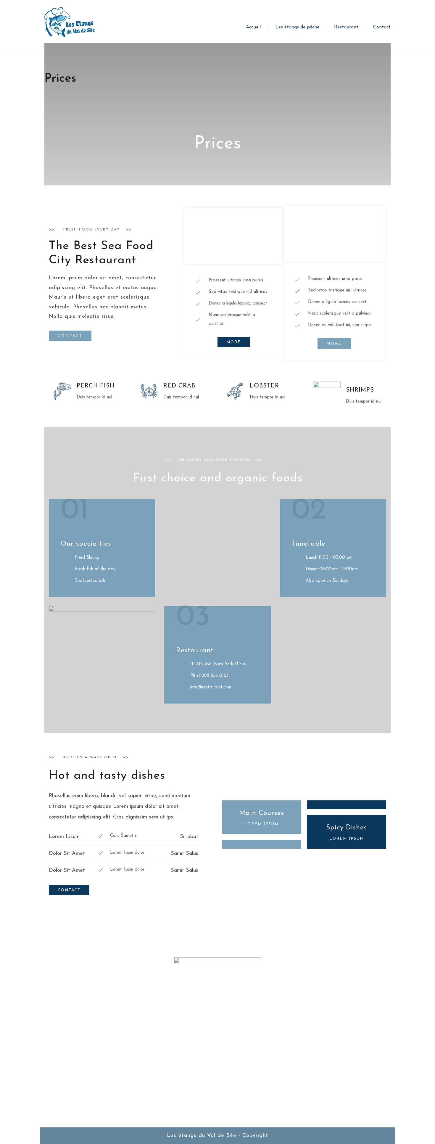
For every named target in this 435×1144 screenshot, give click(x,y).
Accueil (253, 27)
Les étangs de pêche (297, 27)
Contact (382, 27)
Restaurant (346, 27)
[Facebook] (217, 1095)
